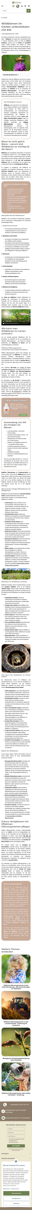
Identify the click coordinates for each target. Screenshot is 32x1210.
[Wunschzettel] (25, 6)
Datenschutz (15, 1188)
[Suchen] (28, 11)
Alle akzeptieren (16, 1193)
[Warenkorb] (29, 6)
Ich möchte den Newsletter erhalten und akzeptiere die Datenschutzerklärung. (16, 1141)
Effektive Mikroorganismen (19, 921)
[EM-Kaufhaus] (17, 2)
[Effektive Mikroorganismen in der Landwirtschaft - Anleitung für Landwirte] (16, 1005)
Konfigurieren (16, 1198)
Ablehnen (16, 1203)
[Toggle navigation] (2, 5)
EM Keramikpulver (16, 391)
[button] (22, 6)
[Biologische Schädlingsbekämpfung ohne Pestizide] (16, 1042)
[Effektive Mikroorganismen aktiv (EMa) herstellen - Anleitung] (16, 1076)
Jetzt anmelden (16, 1146)
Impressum (6, 1188)
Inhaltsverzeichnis (10, 75)
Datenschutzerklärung (16, 1150)
